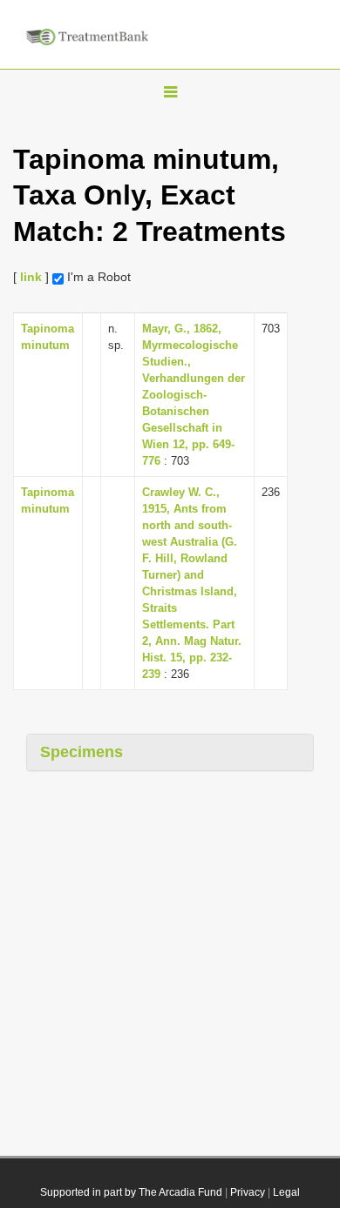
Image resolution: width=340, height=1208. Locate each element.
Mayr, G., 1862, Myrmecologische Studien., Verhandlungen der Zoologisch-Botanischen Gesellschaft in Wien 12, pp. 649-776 (193, 394)
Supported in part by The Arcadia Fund (131, 1192)
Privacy (247, 1192)
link (31, 277)
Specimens (81, 752)
